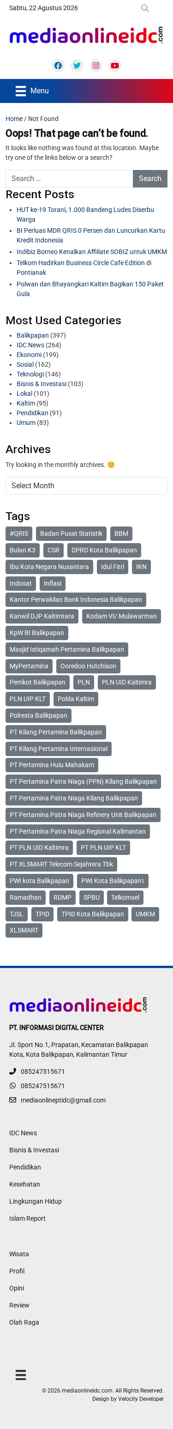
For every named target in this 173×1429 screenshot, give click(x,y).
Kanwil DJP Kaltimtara (42, 616)
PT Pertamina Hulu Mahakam (52, 765)
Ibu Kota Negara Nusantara (49, 566)
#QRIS (19, 533)
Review (19, 1305)
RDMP (63, 897)
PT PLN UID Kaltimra (39, 847)
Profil (16, 1271)
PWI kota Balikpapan (39, 880)
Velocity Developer (141, 1399)
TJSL (17, 914)
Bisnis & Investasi (41, 384)
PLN (84, 682)
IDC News (30, 345)
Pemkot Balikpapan (38, 682)
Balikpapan (33, 335)
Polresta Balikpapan (38, 715)
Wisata (19, 1254)
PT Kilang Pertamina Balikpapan (56, 732)
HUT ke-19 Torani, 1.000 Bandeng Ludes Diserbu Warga (85, 214)
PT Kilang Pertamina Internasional (58, 748)
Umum (26, 422)
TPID (42, 914)
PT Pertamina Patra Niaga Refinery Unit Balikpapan (83, 814)
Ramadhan (26, 897)
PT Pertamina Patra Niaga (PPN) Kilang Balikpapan (83, 781)
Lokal (24, 393)
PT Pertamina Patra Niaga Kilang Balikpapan (74, 798)
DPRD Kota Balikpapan (104, 550)
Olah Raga (24, 1322)
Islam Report (27, 1218)
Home (14, 118)
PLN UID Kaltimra (127, 682)
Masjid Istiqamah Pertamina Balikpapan (67, 649)
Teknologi (30, 374)
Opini (16, 1288)
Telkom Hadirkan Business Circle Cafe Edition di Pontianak (84, 267)
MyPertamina (29, 666)
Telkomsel (125, 897)
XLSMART (24, 930)
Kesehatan (24, 1184)
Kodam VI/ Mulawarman (121, 616)
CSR (54, 550)
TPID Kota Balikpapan (92, 914)
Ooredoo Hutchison (88, 666)
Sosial (25, 364)
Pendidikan (32, 413)
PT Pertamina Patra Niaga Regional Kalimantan (78, 831)
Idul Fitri (112, 566)
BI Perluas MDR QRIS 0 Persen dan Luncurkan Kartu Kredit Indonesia (91, 235)
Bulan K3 (23, 550)
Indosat (21, 583)
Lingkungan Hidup (35, 1201)
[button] (147, 8)
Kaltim (26, 403)
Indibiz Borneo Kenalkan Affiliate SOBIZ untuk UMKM (92, 251)
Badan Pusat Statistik (71, 533)
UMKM (145, 914)
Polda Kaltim (76, 698)
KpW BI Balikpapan (37, 632)
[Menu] (20, 1374)
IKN (141, 566)
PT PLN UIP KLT (103, 847)
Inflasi (52, 583)
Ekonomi (29, 354)
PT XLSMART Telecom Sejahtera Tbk (61, 864)
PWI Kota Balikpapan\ (112, 880)
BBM (121, 533)
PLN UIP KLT (28, 698)
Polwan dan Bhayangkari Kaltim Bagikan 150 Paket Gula (90, 288)
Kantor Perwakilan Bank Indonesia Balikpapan (76, 599)
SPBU (92, 897)
